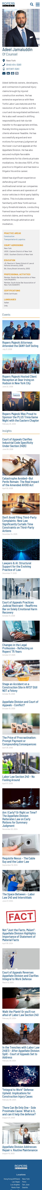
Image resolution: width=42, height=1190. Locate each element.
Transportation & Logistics (14, 239)
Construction (9, 236)
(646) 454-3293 (13, 64)
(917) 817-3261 (12, 68)
